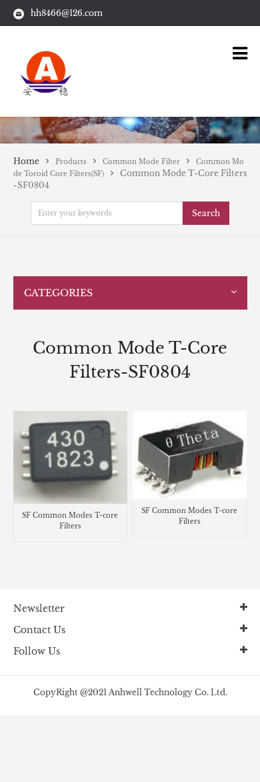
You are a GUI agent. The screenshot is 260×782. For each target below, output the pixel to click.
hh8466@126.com (67, 13)
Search (206, 213)
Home (26, 161)
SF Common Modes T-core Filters (70, 520)
